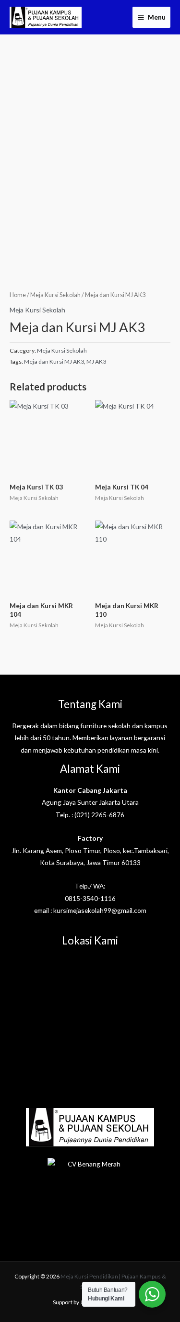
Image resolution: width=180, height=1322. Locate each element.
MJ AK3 (96, 361)
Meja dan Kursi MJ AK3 (54, 361)
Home (18, 295)
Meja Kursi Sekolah (55, 295)
